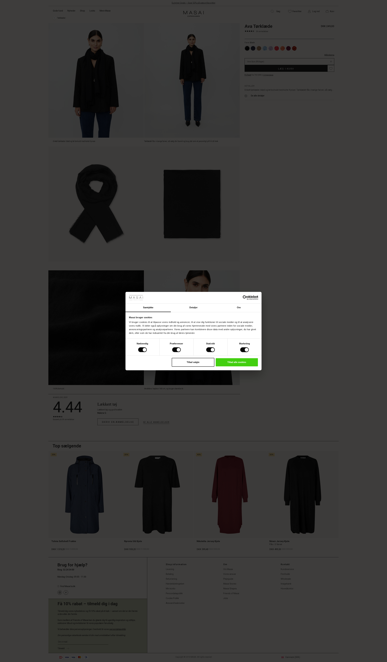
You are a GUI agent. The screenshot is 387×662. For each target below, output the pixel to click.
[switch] (176, 349)
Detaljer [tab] (193, 307)
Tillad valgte (193, 362)
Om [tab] (239, 307)
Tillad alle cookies (236, 362)
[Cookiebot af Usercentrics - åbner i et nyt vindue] (245, 297)
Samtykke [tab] (148, 307)
